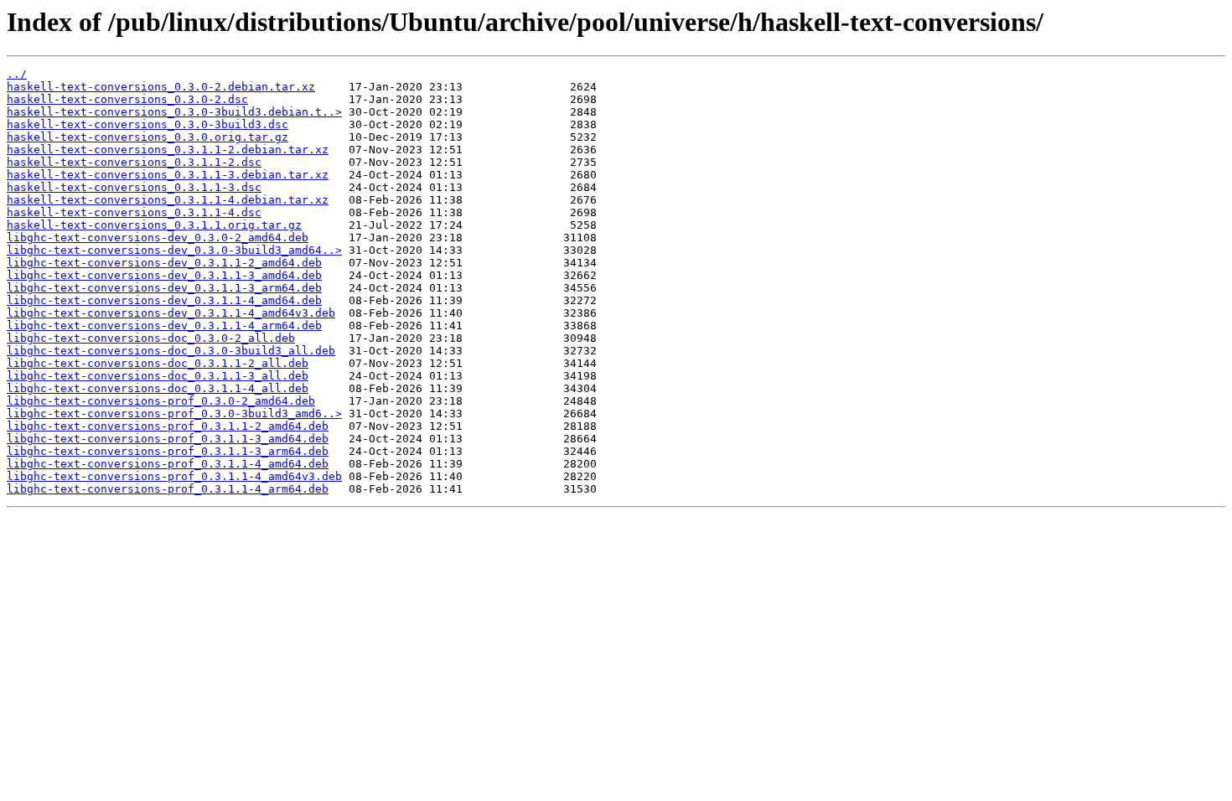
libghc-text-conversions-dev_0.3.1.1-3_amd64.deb (164, 275)
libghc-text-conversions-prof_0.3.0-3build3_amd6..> (174, 413)
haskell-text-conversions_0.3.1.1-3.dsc (134, 187)
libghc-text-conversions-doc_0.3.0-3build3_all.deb (171, 350)
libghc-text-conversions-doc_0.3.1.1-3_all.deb (157, 375)
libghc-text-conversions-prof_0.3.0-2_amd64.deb (161, 401)
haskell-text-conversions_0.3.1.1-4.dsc (134, 212)
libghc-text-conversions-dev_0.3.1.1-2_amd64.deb (164, 262)
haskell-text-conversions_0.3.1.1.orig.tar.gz (154, 225)
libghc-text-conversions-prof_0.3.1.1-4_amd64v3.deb (174, 476)
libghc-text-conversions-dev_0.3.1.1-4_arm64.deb (164, 325)
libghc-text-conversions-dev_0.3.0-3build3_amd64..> (174, 250)
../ (17, 74)
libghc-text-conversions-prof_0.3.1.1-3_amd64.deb (168, 438)
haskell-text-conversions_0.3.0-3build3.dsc (147, 124)
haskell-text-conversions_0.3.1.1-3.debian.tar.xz (168, 174)
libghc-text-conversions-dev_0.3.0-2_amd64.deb (157, 237)
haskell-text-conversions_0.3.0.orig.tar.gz (147, 137)
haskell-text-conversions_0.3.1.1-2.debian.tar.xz (168, 149)
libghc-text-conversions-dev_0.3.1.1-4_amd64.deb (164, 300)
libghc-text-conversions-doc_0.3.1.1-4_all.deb (157, 388)
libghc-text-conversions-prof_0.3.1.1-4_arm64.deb (168, 489)
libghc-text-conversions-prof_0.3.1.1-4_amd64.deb (168, 463)
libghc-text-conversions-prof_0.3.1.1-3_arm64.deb (168, 451)
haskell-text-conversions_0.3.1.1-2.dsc (134, 162)
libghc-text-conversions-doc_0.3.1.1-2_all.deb (157, 363)
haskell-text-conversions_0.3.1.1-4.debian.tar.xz (168, 200)
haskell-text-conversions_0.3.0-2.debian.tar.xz (161, 86)
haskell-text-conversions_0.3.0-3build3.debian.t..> (174, 112)
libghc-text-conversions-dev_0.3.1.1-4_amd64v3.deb (171, 313)
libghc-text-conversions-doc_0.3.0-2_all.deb (151, 338)
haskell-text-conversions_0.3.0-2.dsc (127, 99)
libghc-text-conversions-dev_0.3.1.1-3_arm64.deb (164, 288)
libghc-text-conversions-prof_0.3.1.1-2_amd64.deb (168, 426)
